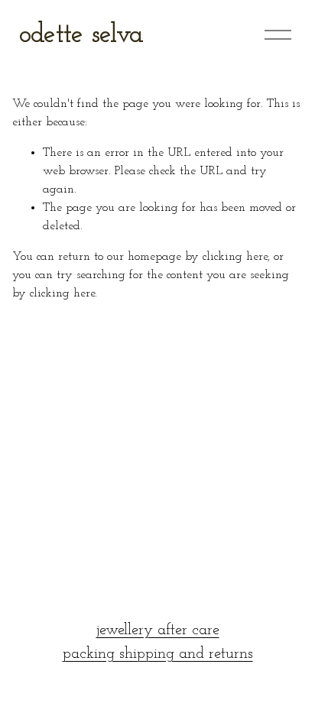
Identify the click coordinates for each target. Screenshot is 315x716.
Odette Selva (81, 35)
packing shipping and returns (158, 654)
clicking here (235, 257)
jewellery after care (157, 630)
